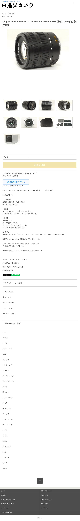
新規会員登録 (44, 503)
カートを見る (44, 508)
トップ (2, 491)
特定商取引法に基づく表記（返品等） (15, 259)
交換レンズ (11, 14)
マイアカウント (5, 508)
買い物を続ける (8, 270)
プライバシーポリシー (6, 512)
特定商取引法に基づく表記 (8, 499)
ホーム (4, 14)
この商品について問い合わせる (13, 267)
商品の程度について (46, 491)
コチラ (26, 173)
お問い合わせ (44, 495)
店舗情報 (3, 495)
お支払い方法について (46, 499)
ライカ (10, 16)
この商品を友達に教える (11, 263)
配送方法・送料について (7, 503)
